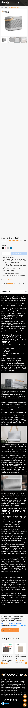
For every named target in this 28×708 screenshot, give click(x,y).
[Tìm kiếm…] (16, 3)
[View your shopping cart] (19, 3)
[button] (26, 663)
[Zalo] (25, 696)
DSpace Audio (22, 308)
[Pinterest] (16, 700)
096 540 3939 (13, 275)
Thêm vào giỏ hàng (19, 253)
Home (2, 7)
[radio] (3, 248)
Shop (6, 7)
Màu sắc (4, 245)
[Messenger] (25, 700)
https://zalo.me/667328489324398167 (11, 623)
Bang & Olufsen (8, 279)
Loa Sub (4, 654)
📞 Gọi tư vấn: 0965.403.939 (10, 630)
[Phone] (25, 705)
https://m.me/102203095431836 (18, 625)
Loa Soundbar (18, 654)
